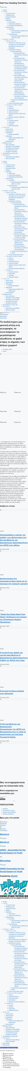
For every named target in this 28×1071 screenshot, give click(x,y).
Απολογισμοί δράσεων (15, 23)
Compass (11, 124)
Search (2, 312)
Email (1, 797)
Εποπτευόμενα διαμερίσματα (19, 99)
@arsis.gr (4, 834)
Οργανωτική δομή (11, 16)
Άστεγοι (11, 106)
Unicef (4, 351)
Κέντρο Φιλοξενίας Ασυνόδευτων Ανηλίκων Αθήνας (21, 54)
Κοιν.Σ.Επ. (11, 108)
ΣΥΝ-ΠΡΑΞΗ (12, 1000)
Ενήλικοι (11, 1007)
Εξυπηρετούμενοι (13, 120)
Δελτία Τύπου (9, 129)
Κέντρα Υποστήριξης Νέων (16, 103)
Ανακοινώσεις (9, 130)
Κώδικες (8, 18)
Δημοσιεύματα (10, 141)
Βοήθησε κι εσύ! (7, 143)
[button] (9, 1047)
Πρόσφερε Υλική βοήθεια (13, 146)
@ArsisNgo (5, 861)
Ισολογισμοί (12, 22)
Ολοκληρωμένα (13, 34)
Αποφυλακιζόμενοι (14, 110)
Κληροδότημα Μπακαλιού (16, 25)
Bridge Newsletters (14, 134)
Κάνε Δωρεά (6, 1043)
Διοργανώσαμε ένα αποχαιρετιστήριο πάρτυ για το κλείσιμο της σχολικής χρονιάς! (14, 581)
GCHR (13, 101)
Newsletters (9, 132)
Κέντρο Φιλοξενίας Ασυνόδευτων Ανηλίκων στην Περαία (21, 72)
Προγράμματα (9, 27)
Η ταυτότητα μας (10, 13)
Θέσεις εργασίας (10, 158)
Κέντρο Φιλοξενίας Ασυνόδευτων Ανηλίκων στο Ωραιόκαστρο (21, 96)
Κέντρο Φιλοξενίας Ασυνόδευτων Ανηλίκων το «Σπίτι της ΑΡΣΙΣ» (21, 84)
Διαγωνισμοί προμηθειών (12, 156)
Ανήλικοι (11, 1005)
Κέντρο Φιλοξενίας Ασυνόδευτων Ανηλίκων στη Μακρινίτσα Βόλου (21, 66)
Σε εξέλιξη (12, 29)
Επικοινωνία (6, 1045)
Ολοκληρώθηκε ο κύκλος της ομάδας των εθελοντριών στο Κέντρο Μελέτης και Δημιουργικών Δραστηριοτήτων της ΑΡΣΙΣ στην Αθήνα (14, 540)
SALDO (14, 876)
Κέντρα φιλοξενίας (16, 51)
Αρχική (5, 10)
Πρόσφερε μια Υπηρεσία (12, 148)
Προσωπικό (12, 122)
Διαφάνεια (8, 20)
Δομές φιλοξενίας (16, 944)
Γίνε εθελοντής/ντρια (11, 149)
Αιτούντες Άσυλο (13, 111)
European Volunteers (11, 151)
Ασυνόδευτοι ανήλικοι (15, 49)
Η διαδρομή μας (10, 15)
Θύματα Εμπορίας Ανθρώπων (17, 117)
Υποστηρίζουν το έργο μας (10, 153)
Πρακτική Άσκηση (13, 125)
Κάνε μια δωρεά (10, 144)
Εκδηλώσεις (9, 136)
